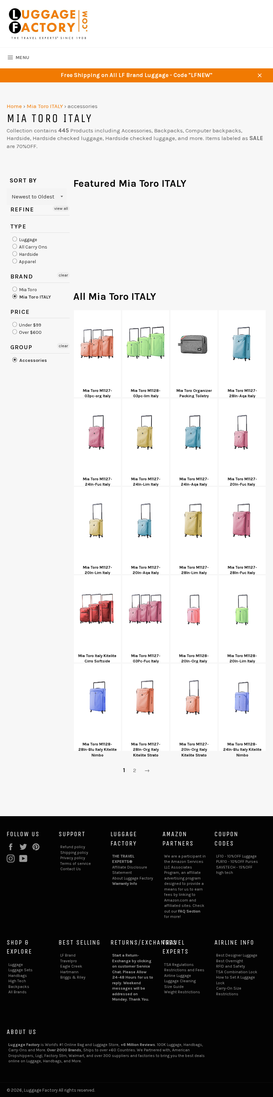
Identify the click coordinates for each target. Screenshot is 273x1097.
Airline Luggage (177, 975)
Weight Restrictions (182, 992)
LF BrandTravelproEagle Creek (71, 961)
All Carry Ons (32, 247)
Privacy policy (72, 858)
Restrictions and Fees (184, 970)
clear (63, 275)
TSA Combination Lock (236, 972)
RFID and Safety (230, 966)
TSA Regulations (179, 964)
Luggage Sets (20, 970)
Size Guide (174, 986)
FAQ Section (189, 911)
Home (14, 106)
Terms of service (75, 863)
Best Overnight (229, 961)
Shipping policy (74, 852)
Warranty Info (124, 883)
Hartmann (69, 972)
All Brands (17, 992)
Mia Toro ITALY (45, 106)
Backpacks (18, 986)
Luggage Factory (41, 1090)
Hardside (28, 254)
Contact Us (70, 869)
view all (61, 208)
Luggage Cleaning (180, 981)
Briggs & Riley (73, 977)
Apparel (27, 261)
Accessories (32, 360)
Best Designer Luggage (236, 955)
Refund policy (72, 847)
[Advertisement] (169, 243)
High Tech (17, 981)
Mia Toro (27, 290)
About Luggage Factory (132, 878)
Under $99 (29, 325)
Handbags (17, 975)
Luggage (27, 239)
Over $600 (30, 332)
